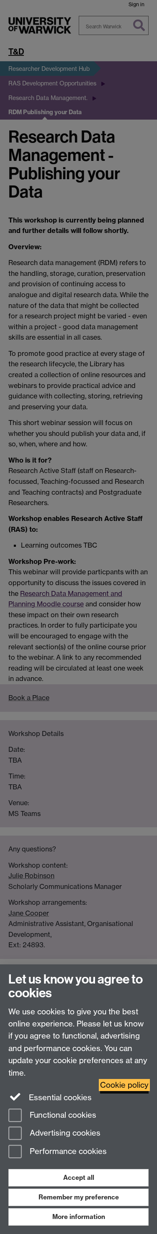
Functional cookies (62, 1115)
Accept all (78, 1177)
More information (78, 1217)
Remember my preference (79, 1197)
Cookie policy (124, 1085)
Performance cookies (67, 1151)
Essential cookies (59, 1097)
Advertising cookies (64, 1133)
